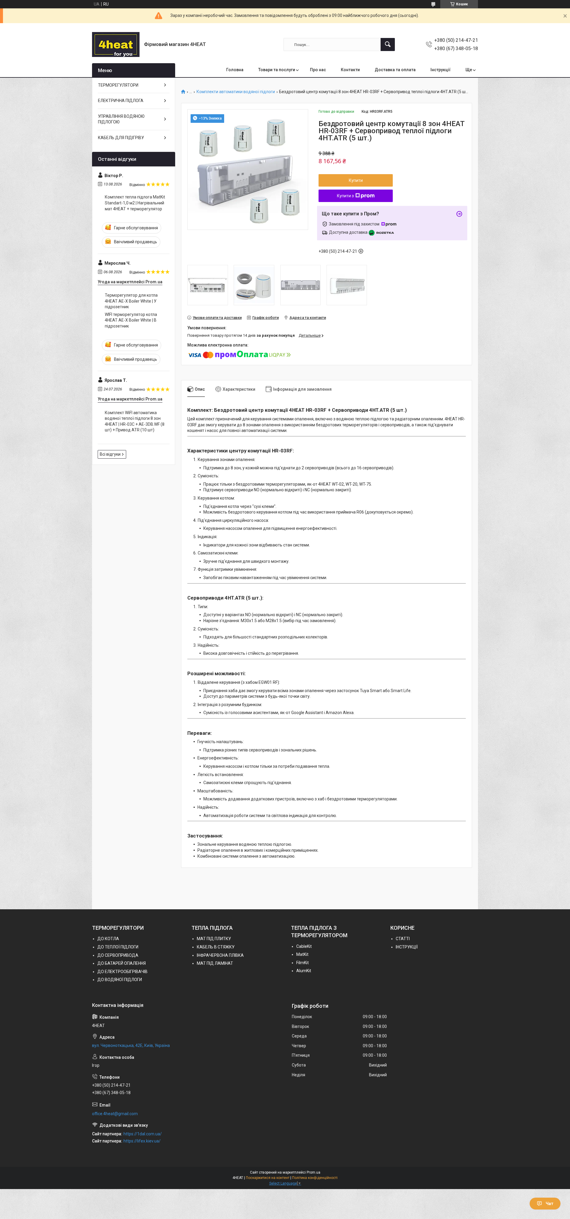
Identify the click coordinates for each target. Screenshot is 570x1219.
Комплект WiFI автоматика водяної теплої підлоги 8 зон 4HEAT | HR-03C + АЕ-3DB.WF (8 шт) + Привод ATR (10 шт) (134, 421)
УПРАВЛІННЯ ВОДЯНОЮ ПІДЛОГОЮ (121, 119)
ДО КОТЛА (108, 938)
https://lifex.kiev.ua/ (142, 1141)
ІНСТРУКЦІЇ (407, 947)
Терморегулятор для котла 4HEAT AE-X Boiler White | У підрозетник (131, 301)
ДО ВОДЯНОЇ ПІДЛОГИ (119, 979)
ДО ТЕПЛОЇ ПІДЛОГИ (117, 947)
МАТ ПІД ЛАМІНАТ (215, 963)
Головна (234, 69)
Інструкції (440, 69)
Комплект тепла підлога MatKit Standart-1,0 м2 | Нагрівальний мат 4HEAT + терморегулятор (135, 203)
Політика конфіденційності (315, 1178)
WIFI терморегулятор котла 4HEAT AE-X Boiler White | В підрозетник (131, 320)
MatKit (302, 954)
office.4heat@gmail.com (115, 1113)
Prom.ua (313, 1172)
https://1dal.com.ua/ (143, 1133)
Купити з (345, 195)
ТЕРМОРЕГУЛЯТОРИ (118, 85)
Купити (356, 180)
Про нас (318, 69)
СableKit (304, 946)
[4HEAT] (116, 44)
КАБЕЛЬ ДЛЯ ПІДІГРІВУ (121, 137)
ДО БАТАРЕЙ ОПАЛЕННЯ (121, 963)
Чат (549, 1203)
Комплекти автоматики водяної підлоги (236, 92)
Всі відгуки (110, 454)
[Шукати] (388, 44)
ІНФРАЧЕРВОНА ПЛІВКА (220, 955)
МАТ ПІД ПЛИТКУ (214, 938)
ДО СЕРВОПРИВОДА (117, 955)
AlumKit (303, 970)
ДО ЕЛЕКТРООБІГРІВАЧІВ (122, 971)
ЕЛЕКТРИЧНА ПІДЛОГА (120, 100)
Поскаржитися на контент (267, 1178)
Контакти (350, 69)
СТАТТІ (403, 938)
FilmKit (302, 962)
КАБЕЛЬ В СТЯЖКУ (216, 947)
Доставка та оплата (395, 69)
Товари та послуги (276, 69)
